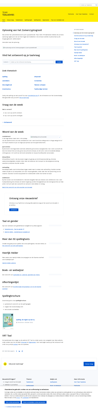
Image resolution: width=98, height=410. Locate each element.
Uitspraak (24, 342)
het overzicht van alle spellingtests (12, 246)
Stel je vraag (89, 364)
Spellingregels (30, 385)
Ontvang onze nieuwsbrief (81, 44)
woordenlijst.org (33, 95)
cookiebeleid (25, 397)
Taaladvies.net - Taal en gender (14, 229)
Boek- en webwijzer (79, 55)
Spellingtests (53, 382)
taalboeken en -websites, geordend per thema (26, 275)
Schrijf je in (14, 210)
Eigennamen (32, 342)
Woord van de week (79, 41)
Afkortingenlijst (78, 58)
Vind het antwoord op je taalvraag (83, 35)
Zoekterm (5, 62)
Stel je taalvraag (24, 97)
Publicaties (71, 14)
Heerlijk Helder (78, 52)
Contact (91, 14)
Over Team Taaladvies (81, 14)
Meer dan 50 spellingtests (81, 50)
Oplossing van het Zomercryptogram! (84, 33)
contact (15, 344)
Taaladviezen (29, 382)
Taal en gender (78, 47)
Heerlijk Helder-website (9, 263)
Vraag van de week (79, 38)
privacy (18, 397)
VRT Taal (76, 61)
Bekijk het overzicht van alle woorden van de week (17, 187)
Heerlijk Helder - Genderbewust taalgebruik (17, 232)
